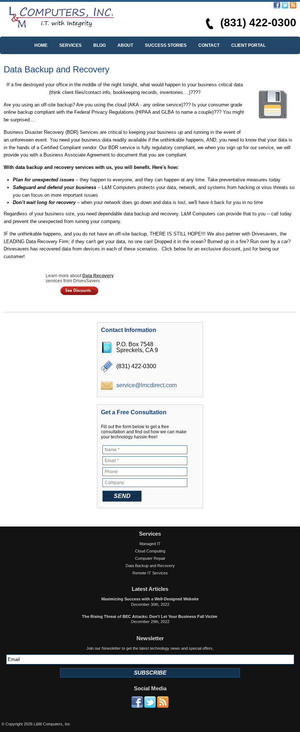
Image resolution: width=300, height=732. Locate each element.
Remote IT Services (150, 573)
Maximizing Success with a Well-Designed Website (150, 599)
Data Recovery (98, 275)
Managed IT (150, 544)
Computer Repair (150, 558)
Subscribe (150, 672)
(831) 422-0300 (258, 22)
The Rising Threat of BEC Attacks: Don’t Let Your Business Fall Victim (150, 616)
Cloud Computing (150, 551)
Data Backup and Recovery (150, 565)
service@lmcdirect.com (146, 385)
